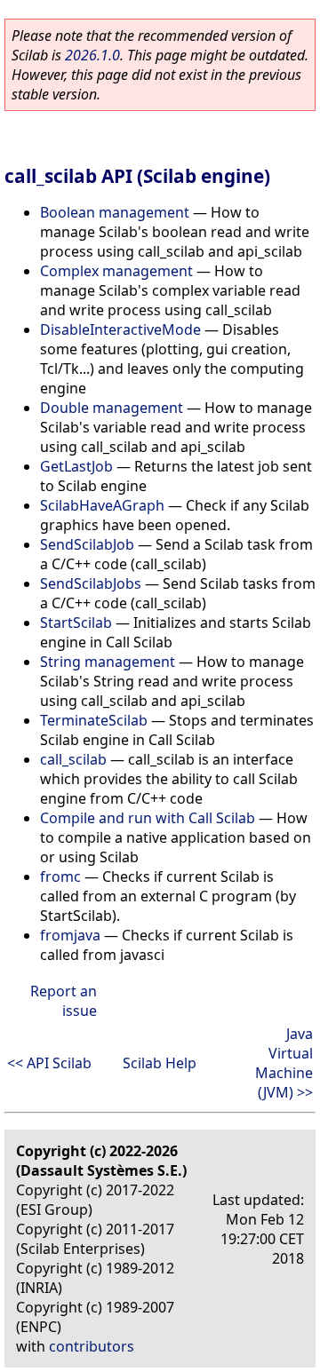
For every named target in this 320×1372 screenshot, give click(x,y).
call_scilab (73, 759)
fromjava (70, 935)
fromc (60, 876)
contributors (91, 1346)
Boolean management (114, 212)
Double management (111, 407)
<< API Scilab (49, 1063)
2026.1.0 (92, 55)
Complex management (116, 271)
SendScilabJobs (90, 583)
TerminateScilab (94, 720)
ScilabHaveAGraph (102, 505)
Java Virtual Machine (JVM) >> (284, 1063)
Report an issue (63, 1000)
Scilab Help (159, 1063)
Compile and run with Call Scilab (147, 818)
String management (107, 661)
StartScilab (76, 622)
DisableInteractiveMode (120, 329)
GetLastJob (76, 466)
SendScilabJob (87, 544)
